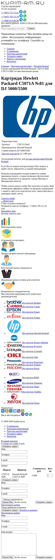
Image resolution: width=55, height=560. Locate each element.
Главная (10, 49)
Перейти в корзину (28, 510)
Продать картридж (10, 154)
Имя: (3, 449)
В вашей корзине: (9, 441)
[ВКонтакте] (3, 411)
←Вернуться (7, 201)
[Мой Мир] (10, 411)
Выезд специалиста (13, 499)
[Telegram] (14, 411)
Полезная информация (17, 429)
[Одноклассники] (6, 411)
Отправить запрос (10, 446)
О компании (13, 51)
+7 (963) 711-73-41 (10, 13)
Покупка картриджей (17, 54)
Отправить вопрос (44, 557)
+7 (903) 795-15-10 (10, 17)
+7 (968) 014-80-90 (10, 20)
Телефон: (5, 454)
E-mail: (4, 460)
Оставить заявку (15, 56)
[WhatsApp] (22, 411)
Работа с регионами (16, 59)
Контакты (11, 61)
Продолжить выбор (10, 505)
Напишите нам (8, 211)
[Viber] (18, 411)
